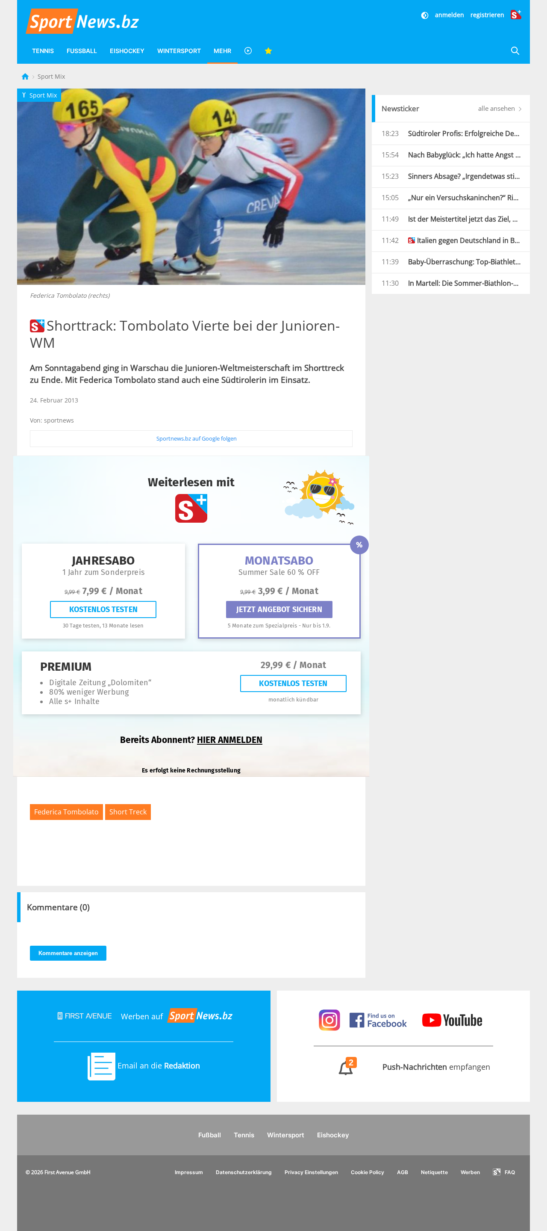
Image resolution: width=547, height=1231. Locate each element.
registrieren (487, 15)
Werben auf (142, 1016)
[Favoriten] (268, 50)
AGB (402, 1172)
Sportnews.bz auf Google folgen (196, 438)
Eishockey (127, 50)
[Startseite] (26, 76)
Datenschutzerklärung (244, 1172)
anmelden (449, 15)
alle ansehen (497, 108)
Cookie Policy (367, 1172)
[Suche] (515, 50)
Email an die (157, 1065)
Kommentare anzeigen (68, 953)
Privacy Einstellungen (311, 1172)
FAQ (510, 1172)
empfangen (419, 1067)
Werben (470, 1172)
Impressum (189, 1172)
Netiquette (434, 1172)
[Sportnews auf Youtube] (452, 1019)
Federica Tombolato (66, 812)
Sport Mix (51, 76)
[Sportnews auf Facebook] (379, 1019)
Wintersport (179, 50)
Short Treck (128, 812)
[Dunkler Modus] (426, 15)
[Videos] (248, 50)
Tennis (43, 50)
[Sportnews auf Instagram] (330, 1019)
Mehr (222, 50)
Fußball (82, 50)
